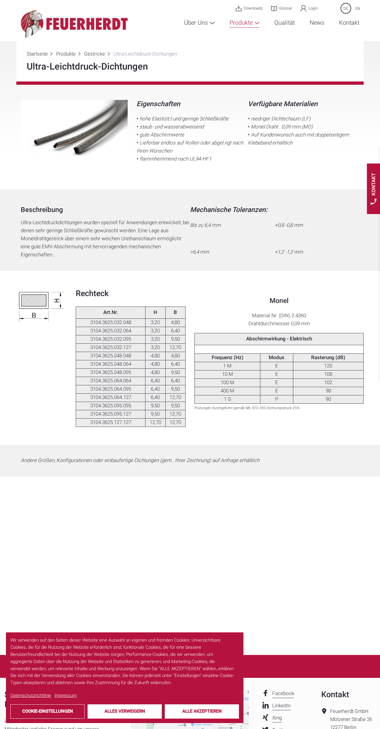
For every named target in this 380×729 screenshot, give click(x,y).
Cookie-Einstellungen (47, 711)
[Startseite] (74, 23)
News (317, 22)
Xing (277, 718)
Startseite (37, 54)
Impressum (65, 695)
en (357, 8)
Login (313, 8)
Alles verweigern (124, 711)
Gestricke (94, 54)
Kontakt (349, 22)
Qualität (284, 22)
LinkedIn (281, 705)
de (345, 8)
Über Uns (196, 22)
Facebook (283, 693)
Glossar (285, 8)
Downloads (253, 8)
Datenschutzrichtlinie (30, 695)
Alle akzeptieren (202, 711)
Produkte (241, 22)
